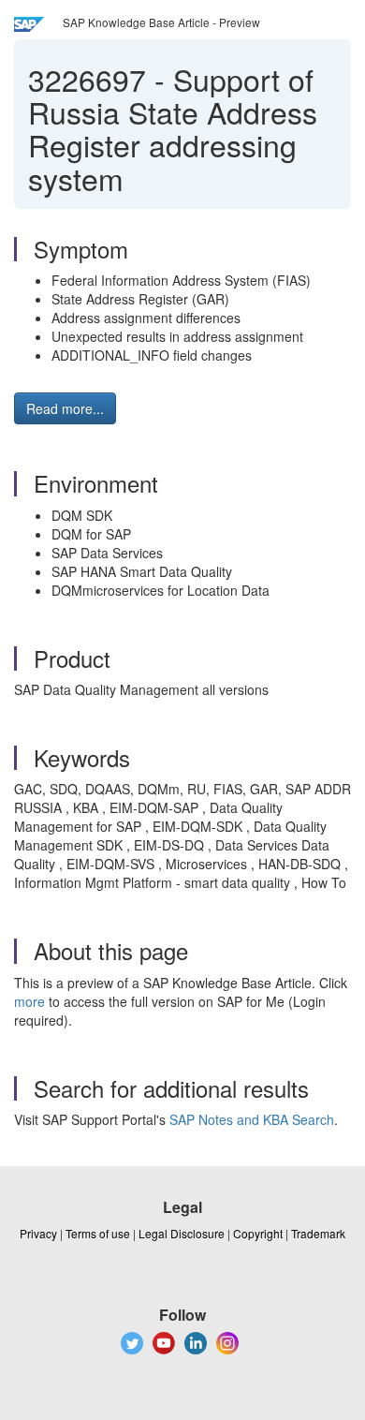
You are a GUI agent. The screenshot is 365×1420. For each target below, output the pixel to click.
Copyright (258, 1233)
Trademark (318, 1233)
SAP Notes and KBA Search (251, 1119)
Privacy (38, 1233)
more (29, 1001)
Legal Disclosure (182, 1233)
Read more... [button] (65, 408)
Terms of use (98, 1233)
